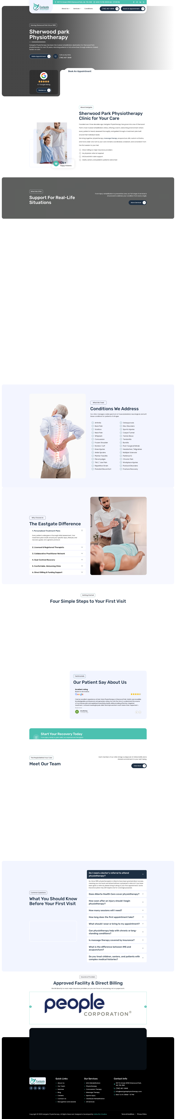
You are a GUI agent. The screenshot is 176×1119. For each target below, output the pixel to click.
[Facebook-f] (134, 2)
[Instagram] (137, 2)
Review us (42, 90)
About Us (65, 9)
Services (76, 9)
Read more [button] (78, 708)
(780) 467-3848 (108, 9)
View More (137, 766)
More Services (136, 203)
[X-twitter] (143, 2)
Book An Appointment (131, 9)
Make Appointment (39, 56)
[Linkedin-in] (140, 2)
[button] (139, 712)
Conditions (88, 9)
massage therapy (110, 138)
